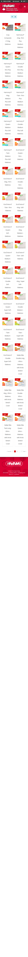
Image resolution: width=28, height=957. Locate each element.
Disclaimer (6, 472)
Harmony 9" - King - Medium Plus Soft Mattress (8, 98)
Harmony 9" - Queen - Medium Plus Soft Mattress (8, 127)
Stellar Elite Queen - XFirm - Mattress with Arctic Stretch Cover (20, 434)
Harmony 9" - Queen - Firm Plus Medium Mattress (8, 70)
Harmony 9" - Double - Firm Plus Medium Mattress (20, 70)
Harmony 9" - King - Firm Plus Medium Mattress (20, 41)
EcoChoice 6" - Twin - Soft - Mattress (20, 255)
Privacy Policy (13, 472)
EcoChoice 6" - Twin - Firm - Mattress (8, 207)
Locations (16, 474)
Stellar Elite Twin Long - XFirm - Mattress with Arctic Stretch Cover (7, 434)
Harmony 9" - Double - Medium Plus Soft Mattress (20, 127)
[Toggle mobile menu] (25, 6)
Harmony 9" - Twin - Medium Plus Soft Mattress (8, 156)
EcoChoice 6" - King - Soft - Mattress (20, 207)
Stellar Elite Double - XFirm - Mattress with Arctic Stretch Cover (20, 399)
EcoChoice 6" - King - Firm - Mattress (8, 182)
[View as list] (15, 16)
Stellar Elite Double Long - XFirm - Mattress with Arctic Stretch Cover (20, 364)
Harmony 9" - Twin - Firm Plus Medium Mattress (20, 98)
